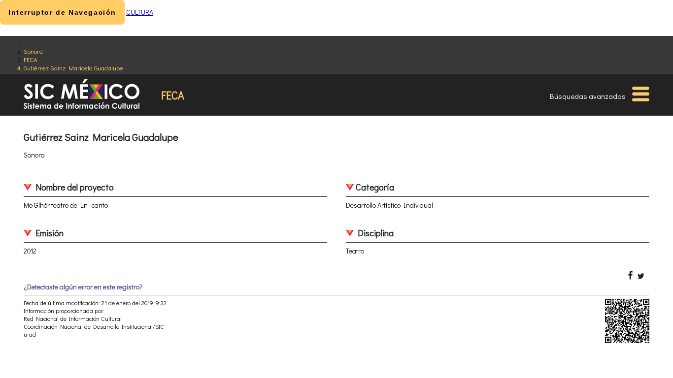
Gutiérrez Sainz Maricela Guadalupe (73, 67)
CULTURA (139, 12)
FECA (30, 59)
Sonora (33, 51)
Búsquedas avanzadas (588, 96)
